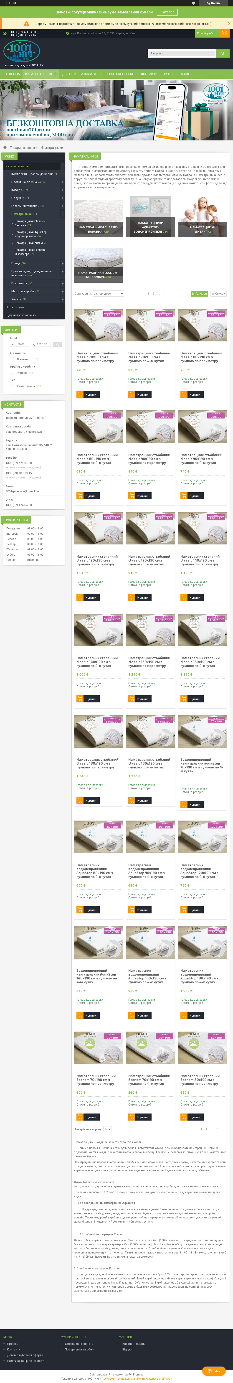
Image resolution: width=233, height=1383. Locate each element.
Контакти (149, 74)
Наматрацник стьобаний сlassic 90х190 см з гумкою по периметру (149, 459)
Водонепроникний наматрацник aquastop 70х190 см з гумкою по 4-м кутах (201, 765)
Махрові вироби (22, 291)
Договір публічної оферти (25, 1355)
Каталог (167, 12)
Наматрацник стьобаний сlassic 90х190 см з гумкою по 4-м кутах (201, 459)
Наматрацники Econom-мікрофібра (30, 252)
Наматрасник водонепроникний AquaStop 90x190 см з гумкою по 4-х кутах (146, 871)
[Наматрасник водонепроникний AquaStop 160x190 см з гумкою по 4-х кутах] (150, 942)
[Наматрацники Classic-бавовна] (98, 216)
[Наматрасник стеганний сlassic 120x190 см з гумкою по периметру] (98, 528)
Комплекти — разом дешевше (32, 174)
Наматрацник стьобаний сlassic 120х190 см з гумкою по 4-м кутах (149, 560)
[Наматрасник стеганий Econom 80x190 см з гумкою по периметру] (202, 1047)
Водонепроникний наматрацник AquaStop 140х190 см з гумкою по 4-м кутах (96, 976)
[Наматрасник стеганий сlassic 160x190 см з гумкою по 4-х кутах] (202, 630)
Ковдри (16, 190)
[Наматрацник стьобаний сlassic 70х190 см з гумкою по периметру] (98, 325)
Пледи (15, 263)
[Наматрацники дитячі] (202, 216)
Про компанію (15, 307)
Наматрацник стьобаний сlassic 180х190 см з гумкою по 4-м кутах (149, 763)
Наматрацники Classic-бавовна (30, 223)
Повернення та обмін (118, 74)
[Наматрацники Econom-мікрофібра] (98, 262)
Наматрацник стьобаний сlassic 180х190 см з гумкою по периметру (97, 763)
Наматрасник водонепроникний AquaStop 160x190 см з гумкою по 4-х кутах (147, 976)
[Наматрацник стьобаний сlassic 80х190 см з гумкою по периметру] (202, 325)
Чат (217, 1371)
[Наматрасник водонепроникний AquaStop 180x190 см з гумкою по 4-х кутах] (202, 942)
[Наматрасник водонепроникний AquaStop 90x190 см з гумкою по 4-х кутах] (150, 837)
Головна (13, 74)
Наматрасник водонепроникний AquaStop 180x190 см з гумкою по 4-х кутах (199, 976)
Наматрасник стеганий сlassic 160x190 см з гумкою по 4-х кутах (200, 662)
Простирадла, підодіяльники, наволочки (31, 273)
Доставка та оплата (79, 74)
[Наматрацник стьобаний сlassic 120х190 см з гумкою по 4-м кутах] (150, 528)
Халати (16, 299)
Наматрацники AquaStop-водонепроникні (148, 227)
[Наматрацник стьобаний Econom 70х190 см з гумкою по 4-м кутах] (150, 1047)
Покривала (19, 283)
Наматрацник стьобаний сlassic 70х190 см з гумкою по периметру (97, 357)
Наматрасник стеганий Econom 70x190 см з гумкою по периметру (96, 1080)
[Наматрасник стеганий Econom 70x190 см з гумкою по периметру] (98, 1047)
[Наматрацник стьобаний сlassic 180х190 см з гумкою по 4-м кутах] (150, 731)
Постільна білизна (24, 182)
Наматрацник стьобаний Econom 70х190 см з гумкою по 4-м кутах (149, 1080)
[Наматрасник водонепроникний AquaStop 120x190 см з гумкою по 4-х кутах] (202, 837)
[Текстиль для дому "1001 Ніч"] (21, 51)
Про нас (169, 74)
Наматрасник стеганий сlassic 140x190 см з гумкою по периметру (200, 560)
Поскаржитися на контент (118, 1378)
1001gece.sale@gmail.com (23, 491)
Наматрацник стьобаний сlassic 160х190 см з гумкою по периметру (149, 662)
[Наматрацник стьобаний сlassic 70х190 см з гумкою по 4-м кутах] (150, 325)
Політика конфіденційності (26, 1361)
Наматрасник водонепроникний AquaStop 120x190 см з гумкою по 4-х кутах (199, 871)
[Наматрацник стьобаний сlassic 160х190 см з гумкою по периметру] (150, 630)
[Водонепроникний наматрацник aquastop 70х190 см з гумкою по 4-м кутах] (202, 731)
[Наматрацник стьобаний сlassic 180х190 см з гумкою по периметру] (98, 731)
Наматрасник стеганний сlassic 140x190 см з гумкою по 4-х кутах (97, 662)
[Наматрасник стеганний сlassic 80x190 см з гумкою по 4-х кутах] (98, 427)
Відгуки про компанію (21, 315)
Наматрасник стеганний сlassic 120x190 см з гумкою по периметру (97, 560)
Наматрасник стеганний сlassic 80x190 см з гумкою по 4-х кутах (97, 459)
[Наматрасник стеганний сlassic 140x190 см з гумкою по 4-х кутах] (98, 630)
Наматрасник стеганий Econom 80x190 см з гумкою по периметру (200, 1080)
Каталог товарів (38, 74)
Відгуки (127, 1349)
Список (220, 293)
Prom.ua (138, 1374)
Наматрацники (21, 214)
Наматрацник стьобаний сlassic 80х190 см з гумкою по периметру (201, 357)
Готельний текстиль (25, 206)
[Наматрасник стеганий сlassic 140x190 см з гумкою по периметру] (202, 528)
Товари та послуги (23, 148)
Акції (185, 74)
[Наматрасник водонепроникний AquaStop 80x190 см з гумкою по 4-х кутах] (98, 837)
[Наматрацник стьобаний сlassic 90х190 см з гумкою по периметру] (150, 427)
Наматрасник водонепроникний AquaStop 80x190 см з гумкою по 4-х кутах (94, 871)
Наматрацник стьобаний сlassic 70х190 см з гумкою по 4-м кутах (149, 357)
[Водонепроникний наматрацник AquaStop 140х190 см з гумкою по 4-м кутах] (98, 942)
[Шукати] (223, 53)
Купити (91, 394)
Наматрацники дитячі (29, 243)
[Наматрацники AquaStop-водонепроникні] (150, 216)
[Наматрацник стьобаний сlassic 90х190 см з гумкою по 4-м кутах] (202, 427)
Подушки (17, 198)
